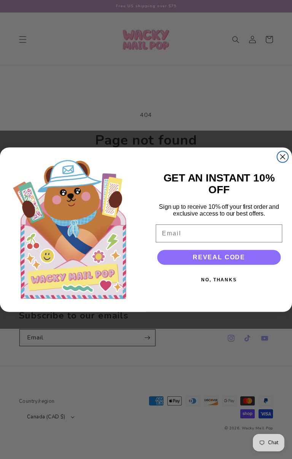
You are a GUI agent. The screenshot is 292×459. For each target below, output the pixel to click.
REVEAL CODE (219, 257)
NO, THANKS (219, 279)
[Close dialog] (283, 156)
